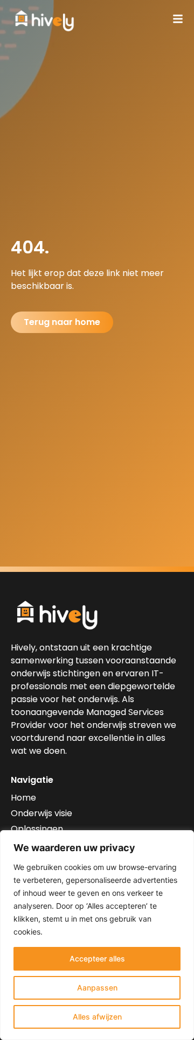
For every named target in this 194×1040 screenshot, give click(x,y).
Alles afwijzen (97, 1016)
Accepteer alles (97, 958)
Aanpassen (97, 987)
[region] (97, 935)
